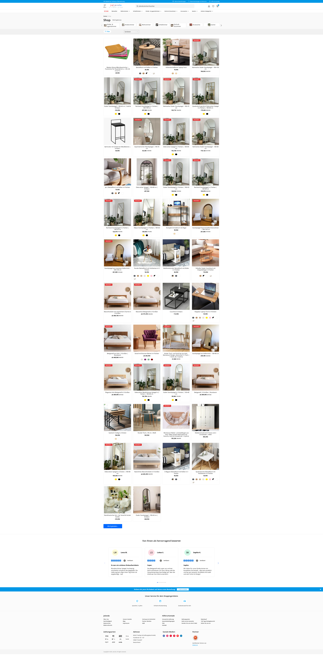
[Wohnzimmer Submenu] (129, 11)
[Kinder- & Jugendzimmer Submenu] (160, 11)
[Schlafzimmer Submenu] (141, 11)
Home (105, 16)
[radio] (140, 73)
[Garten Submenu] (196, 11)
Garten (194, 11)
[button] (221, 25)
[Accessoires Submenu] (188, 11)
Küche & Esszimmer (170, 11)
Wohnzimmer (124, 11)
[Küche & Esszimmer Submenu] (176, 11)
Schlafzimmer (137, 11)
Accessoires (184, 11)
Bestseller (114, 11)
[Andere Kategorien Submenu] (212, 11)
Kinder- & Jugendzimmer (153, 11)
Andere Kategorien (206, 11)
